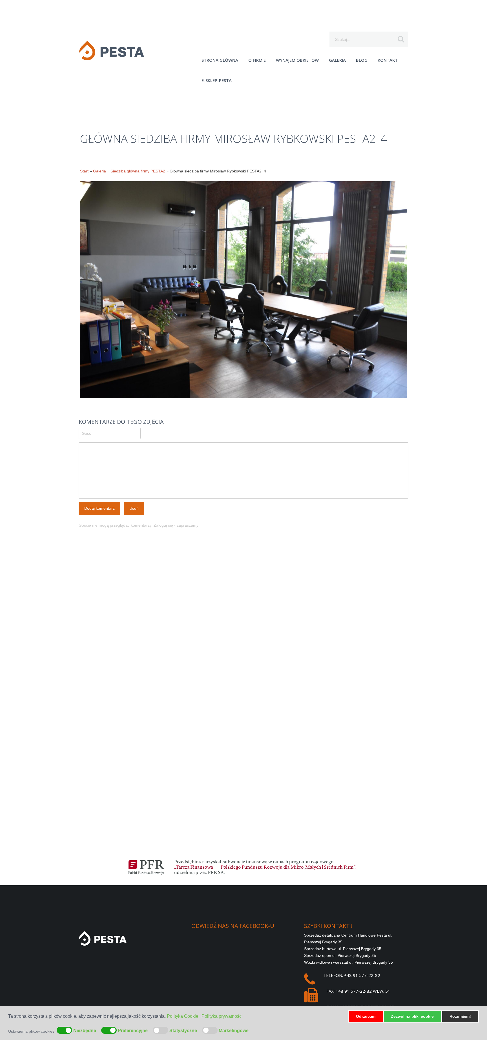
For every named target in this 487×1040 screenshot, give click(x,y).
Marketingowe (234, 1030)
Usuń (134, 508)
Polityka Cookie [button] (182, 1016)
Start (84, 171)
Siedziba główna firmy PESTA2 (137, 171)
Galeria (99, 171)
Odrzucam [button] (365, 1016)
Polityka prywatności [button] (222, 1016)
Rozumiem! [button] (460, 1016)
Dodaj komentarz (99, 508)
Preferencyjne (133, 1030)
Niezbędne (84, 1030)
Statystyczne (183, 1030)
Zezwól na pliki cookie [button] (412, 1016)
